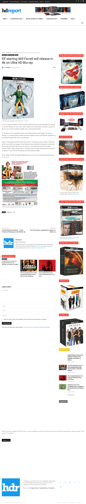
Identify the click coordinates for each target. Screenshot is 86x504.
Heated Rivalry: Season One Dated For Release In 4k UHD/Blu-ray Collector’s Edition (10, 262)
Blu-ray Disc (11, 55)
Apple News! (35, 488)
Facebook (42, 247)
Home (3, 52)
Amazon (6, 157)
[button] (82, 23)
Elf (14, 212)
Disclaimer (72, 502)
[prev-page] (3, 280)
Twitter (29, 247)
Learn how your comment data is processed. (36, 327)
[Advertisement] (43, 37)
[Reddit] (74, 482)
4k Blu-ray (8, 52)
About (58, 502)
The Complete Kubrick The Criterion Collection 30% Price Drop (47, 274)
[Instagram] (79, 1)
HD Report (7, 67)
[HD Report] (12, 11)
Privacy (79, 502)
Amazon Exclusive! (74, 194)
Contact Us (65, 502)
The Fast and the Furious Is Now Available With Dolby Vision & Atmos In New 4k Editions (28, 274)
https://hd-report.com (20, 242)
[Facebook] (76, 1)
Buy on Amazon (24, 121)
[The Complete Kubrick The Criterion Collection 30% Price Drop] (47, 265)
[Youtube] (83, 1)
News (16, 55)
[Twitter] (81, 1)
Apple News (34, 247)
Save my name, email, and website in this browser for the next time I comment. (25, 319)
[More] (46, 71)
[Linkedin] (69, 482)
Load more (71, 395)
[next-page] (6, 280)
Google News (39, 246)
